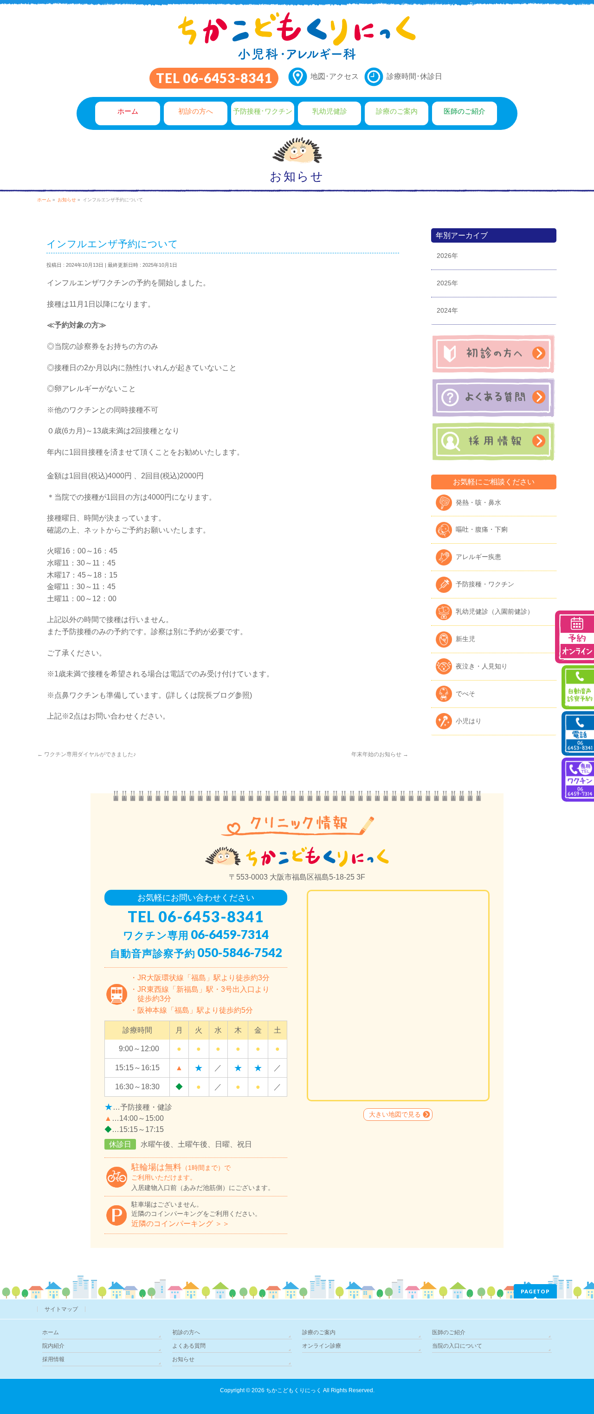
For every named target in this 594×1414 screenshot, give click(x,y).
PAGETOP (535, 1291)
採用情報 (53, 1359)
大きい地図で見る (395, 1114)
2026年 (447, 255)
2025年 (447, 283)
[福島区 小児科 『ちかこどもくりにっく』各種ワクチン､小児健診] (297, 50)
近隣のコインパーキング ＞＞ (180, 1224)
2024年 (447, 310)
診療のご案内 (319, 1332)
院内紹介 (53, 1346)
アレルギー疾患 (478, 556)
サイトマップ (61, 1309)
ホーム (50, 1332)
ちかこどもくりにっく (294, 1390)
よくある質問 (189, 1346)
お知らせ (183, 1359)
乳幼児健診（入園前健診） (495, 611)
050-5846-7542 (239, 952)
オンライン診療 (321, 1346)
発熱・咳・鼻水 (478, 502)
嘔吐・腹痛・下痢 (482, 529)
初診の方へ (186, 1332)
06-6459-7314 (230, 934)
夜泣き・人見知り (482, 666)
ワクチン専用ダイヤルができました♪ (86, 754)
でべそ (465, 693)
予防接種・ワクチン (485, 584)
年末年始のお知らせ (379, 754)
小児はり (469, 721)
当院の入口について (457, 1346)
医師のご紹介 (448, 1332)
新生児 (465, 639)
